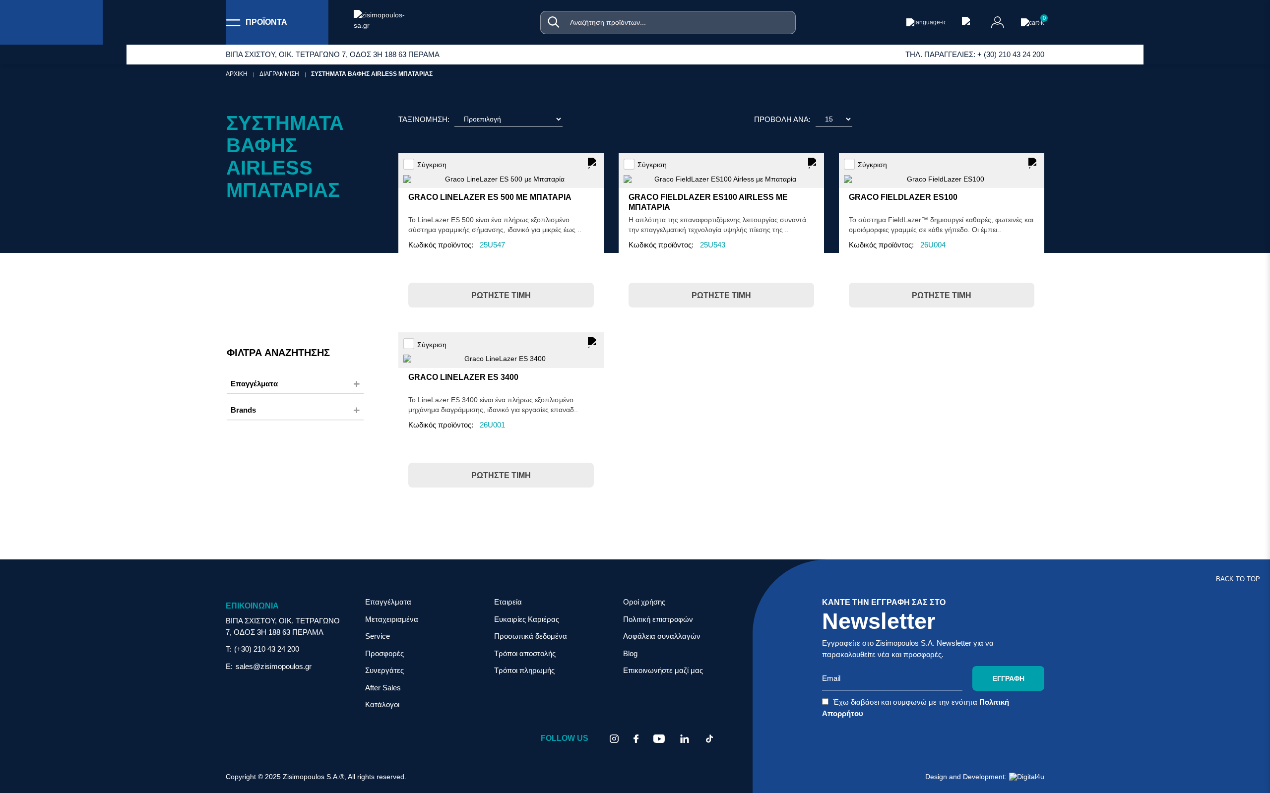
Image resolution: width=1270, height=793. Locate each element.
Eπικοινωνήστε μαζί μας (663, 670)
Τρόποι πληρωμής (524, 670)
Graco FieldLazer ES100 (903, 197)
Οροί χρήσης (644, 602)
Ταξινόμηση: (423, 119)
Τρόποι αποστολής (525, 653)
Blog (630, 653)
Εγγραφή (1008, 678)
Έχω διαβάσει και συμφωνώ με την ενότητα (915, 708)
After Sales (383, 687)
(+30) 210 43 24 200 (266, 649)
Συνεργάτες (384, 670)
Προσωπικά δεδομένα (530, 636)
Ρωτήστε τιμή (501, 295)
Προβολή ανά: (782, 119)
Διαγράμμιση (279, 73)
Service (377, 636)
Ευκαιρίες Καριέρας (526, 619)
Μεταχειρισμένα (391, 619)
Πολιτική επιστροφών (658, 619)
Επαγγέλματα (388, 602)
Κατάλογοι (382, 704)
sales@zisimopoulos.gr (274, 666)
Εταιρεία (508, 602)
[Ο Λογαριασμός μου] (997, 22)
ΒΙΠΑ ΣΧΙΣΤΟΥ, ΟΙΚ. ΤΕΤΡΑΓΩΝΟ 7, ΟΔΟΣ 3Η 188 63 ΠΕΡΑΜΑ (283, 626)
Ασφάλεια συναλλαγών (661, 636)
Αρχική (237, 73)
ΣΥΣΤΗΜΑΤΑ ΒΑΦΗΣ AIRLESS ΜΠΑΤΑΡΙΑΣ (372, 73)
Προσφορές (384, 653)
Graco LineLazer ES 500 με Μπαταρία (490, 197)
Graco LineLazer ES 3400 (463, 377)
